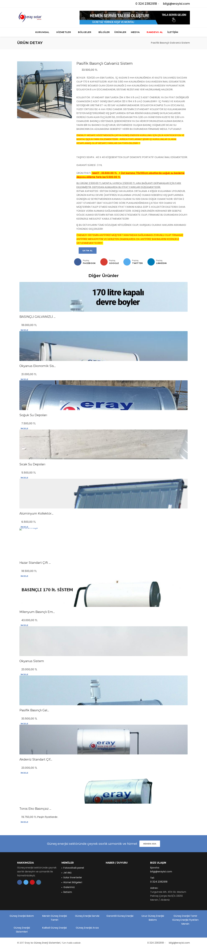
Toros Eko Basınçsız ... (35, 808)
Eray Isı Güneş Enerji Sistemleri (42, 942)
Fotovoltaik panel (73, 867)
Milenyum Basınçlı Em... (37, 612)
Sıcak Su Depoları (32, 464)
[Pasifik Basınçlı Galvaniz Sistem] (44, 89)
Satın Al (87, 250)
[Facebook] (77, 262)
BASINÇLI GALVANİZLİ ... (37, 317)
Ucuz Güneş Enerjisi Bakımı (152, 918)
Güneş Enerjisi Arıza (87, 927)
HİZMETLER (63, 32)
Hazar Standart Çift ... (35, 562)
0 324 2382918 (146, 3)
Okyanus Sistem (31, 661)
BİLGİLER (104, 32)
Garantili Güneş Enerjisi (119, 916)
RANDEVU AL (155, 32)
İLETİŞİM (172, 32)
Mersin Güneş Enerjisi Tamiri (54, 918)
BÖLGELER (84, 32)
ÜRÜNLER (120, 32)
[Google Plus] (104, 262)
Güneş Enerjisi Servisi (87, 916)
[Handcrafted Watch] (103, 529)
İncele (24, 330)
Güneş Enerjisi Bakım (22, 916)
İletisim (67, 892)
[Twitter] (127, 262)
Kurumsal (42, 32)
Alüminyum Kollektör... (36, 513)
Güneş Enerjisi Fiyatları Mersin (185, 922)
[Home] (146, 43)
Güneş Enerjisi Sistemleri (22, 929)
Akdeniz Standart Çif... (35, 759)
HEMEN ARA (149, 843)
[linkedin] (151, 262)
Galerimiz (69, 887)
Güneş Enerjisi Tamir (185, 916)
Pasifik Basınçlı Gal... (34, 710)
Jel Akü (67, 872)
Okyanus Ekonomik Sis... (37, 366)
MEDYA (135, 32)
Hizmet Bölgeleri (72, 882)
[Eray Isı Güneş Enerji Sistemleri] (29, 17)
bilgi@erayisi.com (176, 3)
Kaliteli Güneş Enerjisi (54, 927)
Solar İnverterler (72, 877)
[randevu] (135, 17)
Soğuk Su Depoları (33, 415)
